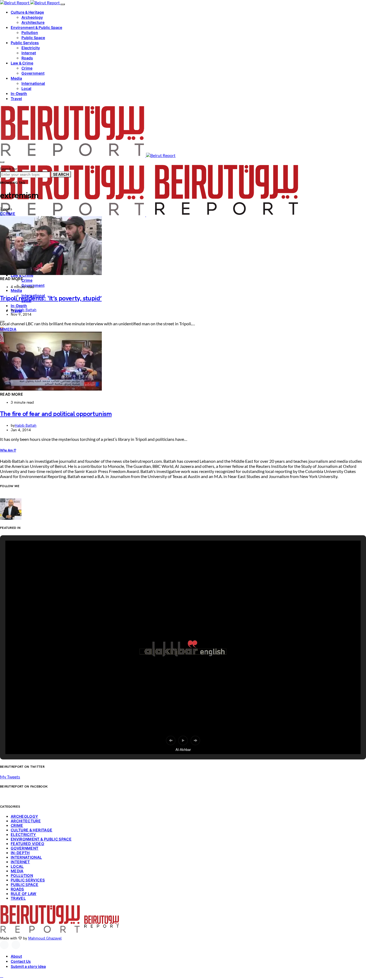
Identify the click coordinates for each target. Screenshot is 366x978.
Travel (16, 98)
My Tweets (10, 776)
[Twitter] (16, 945)
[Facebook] (4, 945)
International (33, 83)
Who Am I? (8, 450)
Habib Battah (25, 310)
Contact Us (21, 961)
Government (32, 73)
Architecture (32, 22)
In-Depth (19, 93)
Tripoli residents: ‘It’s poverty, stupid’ (51, 298)
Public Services (25, 42)
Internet (28, 53)
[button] (170, 740)
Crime (26, 68)
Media (16, 78)
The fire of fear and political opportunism (56, 414)
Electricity (30, 47)
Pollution (29, 32)
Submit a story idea (28, 966)
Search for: (9, 169)
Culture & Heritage (27, 12)
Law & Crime (22, 63)
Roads (27, 58)
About (16, 956)
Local (26, 88)
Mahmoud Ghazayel (45, 938)
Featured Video (27, 843)
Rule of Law (23, 893)
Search (61, 174)
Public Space (33, 37)
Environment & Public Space (36, 27)
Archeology (32, 17)
